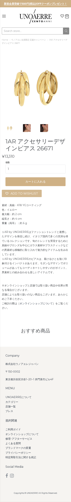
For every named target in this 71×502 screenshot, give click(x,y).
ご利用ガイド (13, 429)
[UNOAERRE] (35, 16)
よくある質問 (13, 443)
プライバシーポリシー (18, 452)
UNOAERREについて (18, 397)
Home (5, 40)
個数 (7, 162)
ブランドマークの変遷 (18, 448)
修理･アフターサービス (18, 438)
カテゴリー (11, 402)
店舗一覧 (10, 406)
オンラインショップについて (36, 303)
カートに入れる (35, 181)
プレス (9, 411)
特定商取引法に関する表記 (20, 457)
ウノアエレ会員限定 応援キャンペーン (28, 40)
